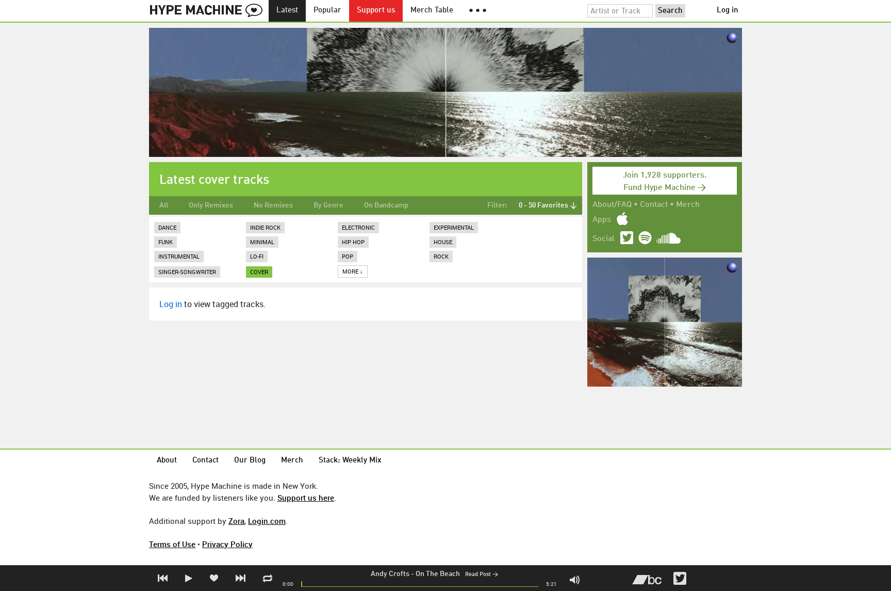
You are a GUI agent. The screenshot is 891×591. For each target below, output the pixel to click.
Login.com (267, 521)
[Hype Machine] (209, 11)
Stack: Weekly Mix (350, 461)
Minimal (262, 242)
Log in (727, 10)
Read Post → (481, 575)
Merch (688, 205)
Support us (376, 10)
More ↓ (352, 271)
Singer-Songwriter (187, 272)
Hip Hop (353, 242)
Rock (441, 256)
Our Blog (250, 461)
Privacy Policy (227, 544)
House (443, 242)
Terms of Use (172, 544)
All (163, 205)
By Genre (328, 205)
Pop (347, 256)
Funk (165, 242)
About (167, 461)
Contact (654, 205)
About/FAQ (612, 205)
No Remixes (273, 205)
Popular (327, 10)
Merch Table (431, 10)
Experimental (454, 227)
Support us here (305, 497)
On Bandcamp (386, 205)
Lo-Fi (256, 256)
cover (259, 272)
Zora (236, 521)
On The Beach (438, 574)
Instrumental (179, 256)
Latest (287, 10)
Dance (167, 227)
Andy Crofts (390, 574)
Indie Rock (265, 227)
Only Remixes (211, 205)
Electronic (358, 227)
